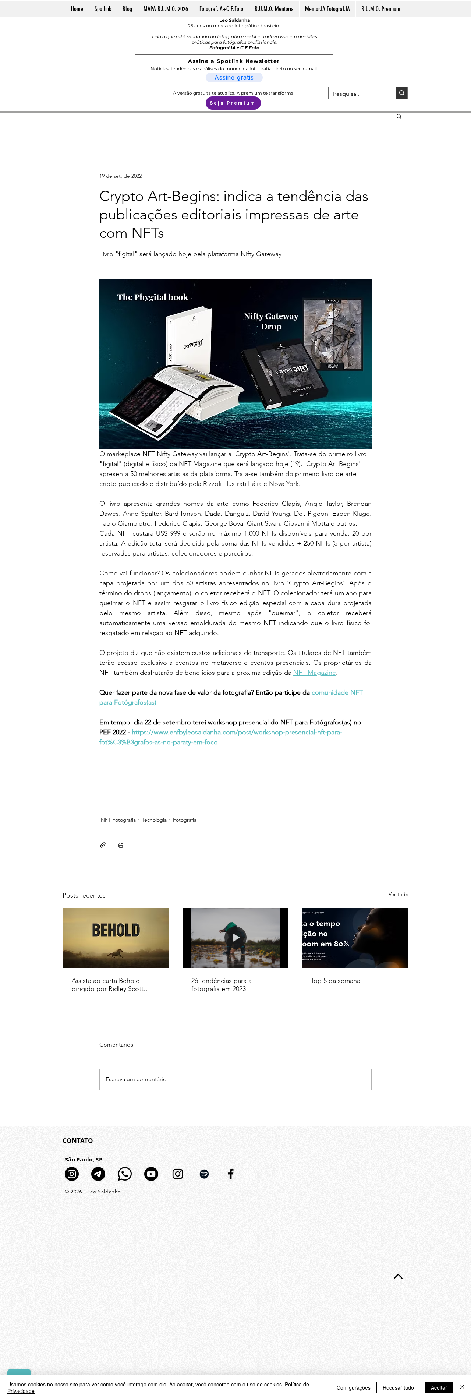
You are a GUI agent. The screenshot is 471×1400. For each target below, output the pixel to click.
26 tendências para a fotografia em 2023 (221, 985)
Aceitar (439, 1387)
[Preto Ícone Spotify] (204, 1174)
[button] (399, 116)
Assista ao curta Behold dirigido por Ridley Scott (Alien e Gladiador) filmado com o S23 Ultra (111, 985)
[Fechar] (462, 1387)
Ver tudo (398, 894)
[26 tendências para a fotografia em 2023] (236, 938)
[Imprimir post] (120, 845)
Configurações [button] (354, 1387)
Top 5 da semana (335, 981)
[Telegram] (98, 1174)
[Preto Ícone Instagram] (178, 1174)
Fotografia (184, 820)
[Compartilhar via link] (102, 845)
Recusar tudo (398, 1387)
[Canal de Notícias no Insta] (72, 1174)
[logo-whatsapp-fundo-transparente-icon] (125, 1174)
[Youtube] (151, 1174)
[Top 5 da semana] (355, 938)
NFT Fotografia (118, 820)
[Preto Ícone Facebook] (231, 1174)
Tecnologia (154, 820)
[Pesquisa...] (401, 93)
